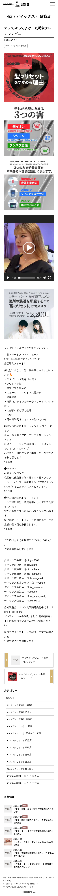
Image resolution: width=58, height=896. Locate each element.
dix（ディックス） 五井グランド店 (24, 733)
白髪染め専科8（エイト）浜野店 (23, 776)
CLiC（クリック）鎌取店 (19, 754)
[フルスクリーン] (49, 277)
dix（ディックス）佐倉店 (19, 712)
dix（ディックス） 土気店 (19, 726)
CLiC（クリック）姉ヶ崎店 (20, 769)
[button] (29, 248)
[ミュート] (44, 277)
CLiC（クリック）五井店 (19, 761)
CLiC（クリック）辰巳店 (19, 747)
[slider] (26, 278)
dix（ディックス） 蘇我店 (16, 46)
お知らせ (10, 697)
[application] (29, 248)
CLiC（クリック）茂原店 (19, 740)
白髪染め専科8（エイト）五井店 (23, 783)
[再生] (8, 277)
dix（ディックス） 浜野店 (19, 705)
